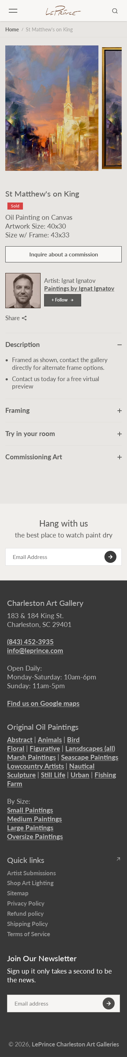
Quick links (25, 860)
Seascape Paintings (89, 757)
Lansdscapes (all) (90, 748)
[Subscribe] (110, 557)
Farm (14, 783)
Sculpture (21, 775)
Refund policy (25, 913)
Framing (17, 410)
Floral (15, 748)
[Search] (115, 10)
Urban (80, 775)
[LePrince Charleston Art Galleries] (63, 11)
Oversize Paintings (35, 836)
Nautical (82, 766)
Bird (73, 739)
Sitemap (18, 893)
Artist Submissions (31, 873)
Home (12, 29)
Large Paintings (30, 827)
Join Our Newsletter (42, 958)
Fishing (105, 775)
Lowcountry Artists (35, 766)
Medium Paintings (34, 819)
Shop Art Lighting (30, 883)
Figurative (45, 748)
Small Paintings (30, 810)
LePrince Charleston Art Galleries (75, 1044)
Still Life (53, 775)
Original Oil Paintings (43, 727)
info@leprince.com (35, 650)
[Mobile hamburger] (13, 10)
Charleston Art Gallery (45, 603)
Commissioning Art (33, 457)
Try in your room (30, 433)
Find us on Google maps (43, 703)
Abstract (19, 739)
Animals (50, 739)
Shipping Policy (27, 923)
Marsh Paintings (31, 757)
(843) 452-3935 (30, 642)
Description (22, 344)
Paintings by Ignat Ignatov (79, 288)
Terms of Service (28, 934)
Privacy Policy (25, 903)
